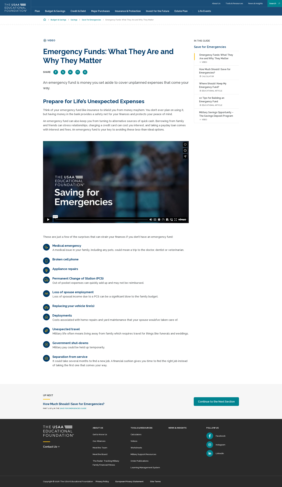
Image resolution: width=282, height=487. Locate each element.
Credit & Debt (78, 11)
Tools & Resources (234, 3)
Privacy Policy (102, 481)
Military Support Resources (143, 454)
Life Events (204, 11)
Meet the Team (100, 447)
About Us (216, 3)
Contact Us (50, 446)
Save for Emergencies (91, 20)
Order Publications (139, 461)
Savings (74, 20)
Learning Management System (145, 467)
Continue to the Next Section (216, 401)
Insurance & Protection (128, 11)
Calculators (136, 434)
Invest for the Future (157, 11)
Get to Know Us (100, 434)
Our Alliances (99, 441)
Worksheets (136, 447)
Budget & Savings (55, 11)
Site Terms (155, 481)
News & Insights (255, 3)
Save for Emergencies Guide (73, 408)
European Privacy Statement (129, 481)
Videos (134, 441)
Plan (37, 11)
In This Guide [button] (202, 40)
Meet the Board (100, 454)
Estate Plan (181, 11)
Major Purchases (100, 11)
